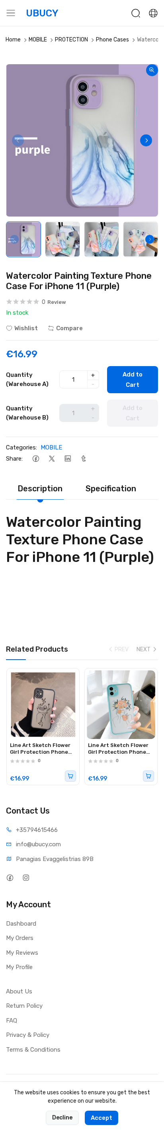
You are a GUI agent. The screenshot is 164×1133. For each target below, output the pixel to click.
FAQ (11, 1020)
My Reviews (22, 952)
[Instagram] (26, 878)
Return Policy (24, 1005)
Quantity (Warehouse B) (27, 413)
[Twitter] (52, 458)
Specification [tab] (111, 488)
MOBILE (38, 39)
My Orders (19, 938)
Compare (69, 328)
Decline (62, 1117)
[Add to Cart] (70, 776)
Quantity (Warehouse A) (27, 379)
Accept (101, 1117)
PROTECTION (71, 39)
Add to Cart (133, 379)
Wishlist (26, 328)
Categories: (21, 447)
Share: (14, 458)
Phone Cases (112, 39)
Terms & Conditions (33, 1049)
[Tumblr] (83, 458)
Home (13, 39)
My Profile (19, 967)
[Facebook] (36, 458)
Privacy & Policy (27, 1034)
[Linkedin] (67, 458)
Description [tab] (40, 488)
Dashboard (21, 923)
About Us (19, 991)
